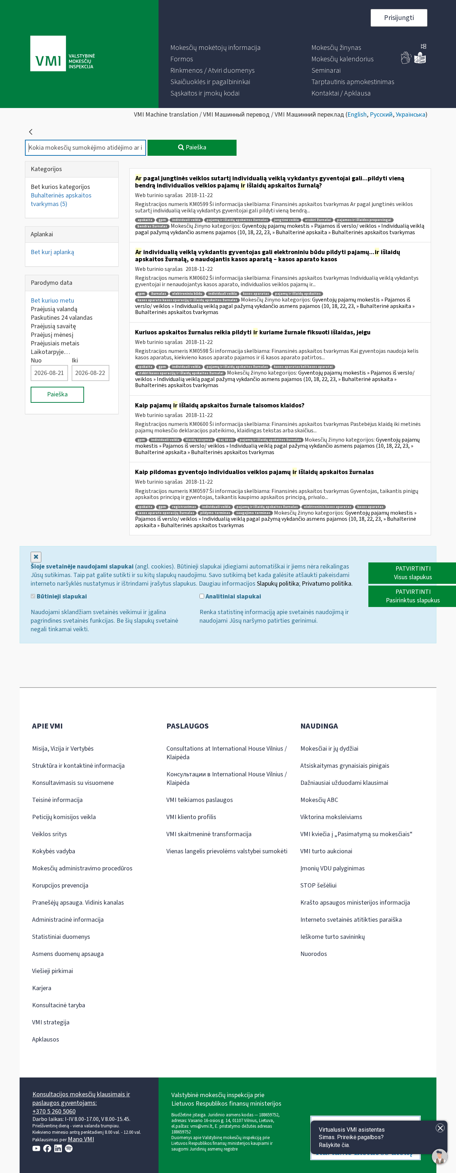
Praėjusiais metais (55, 343)
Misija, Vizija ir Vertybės (63, 748)
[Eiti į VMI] (62, 54)
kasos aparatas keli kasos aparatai (303, 367)
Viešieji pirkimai (52, 971)
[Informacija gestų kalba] (406, 62)
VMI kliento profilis (191, 817)
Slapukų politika (278, 583)
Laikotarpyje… (50, 352)
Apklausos (45, 1039)
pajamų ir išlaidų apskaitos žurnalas (237, 220)
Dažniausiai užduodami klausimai (344, 782)
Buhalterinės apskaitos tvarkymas (61, 200)
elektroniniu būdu (187, 294)
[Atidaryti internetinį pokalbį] (439, 1156)
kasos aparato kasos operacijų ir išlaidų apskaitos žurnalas (187, 300)
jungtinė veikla (286, 220)
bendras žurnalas (152, 226)
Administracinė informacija (68, 919)
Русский (381, 114)
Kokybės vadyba (53, 851)
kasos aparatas (256, 294)
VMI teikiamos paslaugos (199, 800)
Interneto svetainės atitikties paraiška (351, 919)
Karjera (41, 988)
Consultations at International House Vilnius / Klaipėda (226, 753)
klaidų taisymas (199, 440)
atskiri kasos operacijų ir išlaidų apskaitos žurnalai (180, 373)
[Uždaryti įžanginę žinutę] (440, 1127)
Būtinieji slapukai (61, 596)
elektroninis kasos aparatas (327, 507)
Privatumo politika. (327, 583)
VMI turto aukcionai (326, 851)
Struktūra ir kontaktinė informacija (78, 765)
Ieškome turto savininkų (332, 936)
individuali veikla (186, 220)
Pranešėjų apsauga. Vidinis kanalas (78, 902)
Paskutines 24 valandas (62, 317)
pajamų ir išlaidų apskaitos (298, 294)
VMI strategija (50, 1022)
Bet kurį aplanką (52, 252)
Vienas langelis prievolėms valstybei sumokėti (226, 851)
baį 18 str (226, 440)
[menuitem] (215, 48)
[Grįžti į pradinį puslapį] (30, 132)
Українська (410, 114)
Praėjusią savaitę (53, 326)
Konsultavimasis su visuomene (73, 782)
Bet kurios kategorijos (60, 186)
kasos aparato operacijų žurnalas (166, 513)
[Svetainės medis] (423, 47)
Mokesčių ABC (319, 800)
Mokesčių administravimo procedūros (82, 868)
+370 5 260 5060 (54, 1111)
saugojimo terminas (253, 513)
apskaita (145, 220)
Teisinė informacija (57, 800)
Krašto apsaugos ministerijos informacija (355, 902)
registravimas (184, 507)
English (357, 114)
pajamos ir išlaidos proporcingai (364, 220)
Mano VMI (81, 1139)
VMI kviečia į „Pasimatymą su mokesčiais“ (356, 834)
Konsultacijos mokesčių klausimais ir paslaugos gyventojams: (81, 1098)
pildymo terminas (215, 513)
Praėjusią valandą (54, 309)
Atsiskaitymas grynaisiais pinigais (344, 765)
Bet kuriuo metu (52, 300)
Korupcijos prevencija (60, 885)
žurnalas (158, 294)
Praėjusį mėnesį (52, 334)
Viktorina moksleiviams (331, 817)
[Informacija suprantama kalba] (420, 62)
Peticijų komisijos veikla (64, 817)
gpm (162, 220)
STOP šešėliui (318, 885)
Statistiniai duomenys (61, 936)
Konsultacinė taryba (58, 1005)
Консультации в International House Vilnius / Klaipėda (226, 778)
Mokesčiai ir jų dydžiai (329, 748)
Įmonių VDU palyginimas (332, 868)
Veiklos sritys (49, 834)
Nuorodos (313, 954)
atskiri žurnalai (318, 220)
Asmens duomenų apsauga (68, 954)
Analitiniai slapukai (232, 596)
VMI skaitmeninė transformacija (209, 834)
